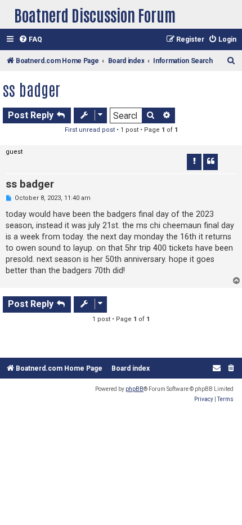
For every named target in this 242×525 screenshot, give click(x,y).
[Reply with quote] (210, 162)
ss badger (31, 89)
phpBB (135, 389)
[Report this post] (194, 162)
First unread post (90, 130)
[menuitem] (30, 39)
